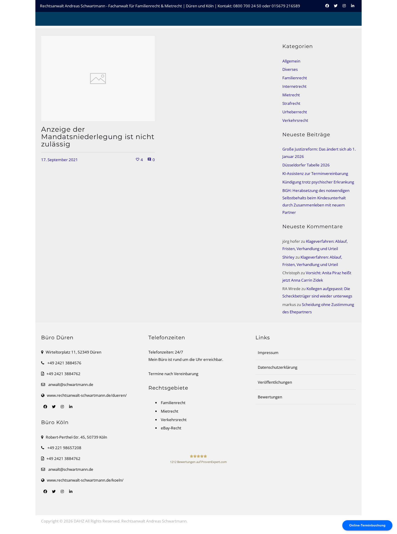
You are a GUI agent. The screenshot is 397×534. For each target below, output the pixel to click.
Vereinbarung (186, 373)
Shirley (288, 257)
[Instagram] (344, 8)
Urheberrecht (294, 111)
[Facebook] (327, 8)
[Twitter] (336, 8)
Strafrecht (291, 103)
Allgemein (291, 61)
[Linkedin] (353, 8)
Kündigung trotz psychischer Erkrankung (318, 182)
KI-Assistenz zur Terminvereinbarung (315, 173)
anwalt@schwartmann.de (70, 384)
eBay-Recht (171, 428)
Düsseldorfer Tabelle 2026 (306, 165)
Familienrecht (294, 77)
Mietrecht (291, 94)
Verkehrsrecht (295, 120)
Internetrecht (294, 86)
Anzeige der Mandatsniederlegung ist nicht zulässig (97, 136)
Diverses (290, 69)
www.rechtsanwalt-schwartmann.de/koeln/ (85, 480)
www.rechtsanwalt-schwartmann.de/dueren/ (87, 395)
